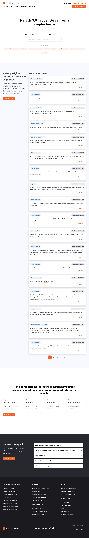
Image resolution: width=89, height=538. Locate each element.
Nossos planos (78, 6)
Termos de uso (65, 511)
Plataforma (14, 6)
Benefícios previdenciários (69, 488)
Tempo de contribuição (10, 500)
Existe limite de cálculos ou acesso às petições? (48, 445)
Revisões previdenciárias (68, 491)
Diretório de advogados (39, 497)
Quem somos (65, 502)
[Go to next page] (69, 357)
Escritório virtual (37, 500)
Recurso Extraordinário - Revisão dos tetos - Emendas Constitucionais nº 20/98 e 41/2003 (56, 127)
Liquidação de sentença (10, 494)
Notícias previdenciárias (39, 514)
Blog (65, 3)
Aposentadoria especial (10, 503)
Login (70, 3)
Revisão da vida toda (9, 491)
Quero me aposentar (79, 3)
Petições (24, 6)
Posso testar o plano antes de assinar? (45, 461)
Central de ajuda (66, 505)
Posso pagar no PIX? (40, 455)
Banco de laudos (37, 491)
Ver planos (7, 98)
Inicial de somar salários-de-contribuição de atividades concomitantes (55, 268)
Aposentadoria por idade (10, 509)
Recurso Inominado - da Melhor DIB (43, 281)
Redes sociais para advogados (40, 488)
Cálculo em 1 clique (8, 488)
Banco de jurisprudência (39, 494)
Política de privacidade (67, 514)
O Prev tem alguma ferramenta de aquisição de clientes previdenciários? (55, 450)
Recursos (32, 6)
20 (65, 357)
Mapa (62, 508)
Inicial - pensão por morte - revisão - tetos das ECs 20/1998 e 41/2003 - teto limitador (55, 98)
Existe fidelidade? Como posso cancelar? (46, 466)
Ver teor (80, 87)
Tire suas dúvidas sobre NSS (40, 511)
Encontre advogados (38, 508)
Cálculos (5, 6)
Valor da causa (7, 497)
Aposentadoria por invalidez (11, 506)
